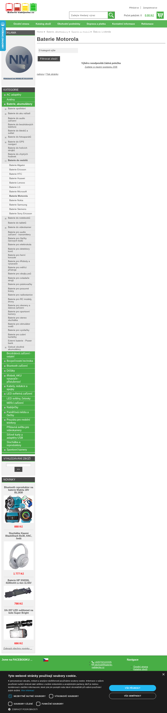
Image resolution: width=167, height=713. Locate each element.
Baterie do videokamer (19, 227)
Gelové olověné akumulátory (16, 348)
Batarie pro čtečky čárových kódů (17, 239)
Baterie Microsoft (18, 191)
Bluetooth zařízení (17, 365)
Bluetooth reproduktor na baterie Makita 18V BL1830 (18, 490)
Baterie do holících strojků (17, 149)
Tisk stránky (52, 74)
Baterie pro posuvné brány (18, 289)
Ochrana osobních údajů (76, 31)
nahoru (40, 74)
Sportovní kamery (17, 449)
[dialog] (83, 692)
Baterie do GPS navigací (16, 143)
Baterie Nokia (16, 200)
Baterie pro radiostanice (20, 295)
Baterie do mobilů (18, 160)
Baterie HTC (15, 174)
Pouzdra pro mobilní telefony (18, 421)
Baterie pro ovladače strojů (18, 279)
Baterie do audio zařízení (16, 119)
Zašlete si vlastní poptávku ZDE (101, 67)
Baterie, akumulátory (19, 103)
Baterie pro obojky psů (19, 273)
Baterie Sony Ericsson (20, 213)
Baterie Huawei (17, 178)
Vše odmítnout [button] (132, 696)
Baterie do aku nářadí (19, 113)
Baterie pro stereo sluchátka (17, 319)
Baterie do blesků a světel (18, 131)
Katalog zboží (43, 24)
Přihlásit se (134, 8)
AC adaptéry (14, 94)
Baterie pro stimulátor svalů (19, 325)
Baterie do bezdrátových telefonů (20, 125)
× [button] (163, 674)
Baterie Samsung (18, 205)
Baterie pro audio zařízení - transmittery (19, 233)
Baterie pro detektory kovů (19, 250)
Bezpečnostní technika (20, 360)
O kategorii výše (47, 50)
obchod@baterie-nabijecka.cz (102, 666)
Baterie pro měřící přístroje (17, 268)
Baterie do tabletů (17, 223)
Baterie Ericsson (17, 169)
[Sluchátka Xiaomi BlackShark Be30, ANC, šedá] (19, 556)
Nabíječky (12, 407)
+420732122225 (103, 662)
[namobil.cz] (18, 73)
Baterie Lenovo (17, 183)
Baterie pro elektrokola (19, 244)
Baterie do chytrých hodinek (18, 155)
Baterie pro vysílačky (18, 330)
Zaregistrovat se (150, 8)
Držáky (11, 370)
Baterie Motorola (18, 196)
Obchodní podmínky (68, 24)
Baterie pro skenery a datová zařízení (19, 306)
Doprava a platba (96, 24)
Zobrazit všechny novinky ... (17, 648)
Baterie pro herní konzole (16, 256)
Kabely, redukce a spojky (17, 388)
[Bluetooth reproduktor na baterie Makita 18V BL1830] (19, 509)
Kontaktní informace (123, 24)
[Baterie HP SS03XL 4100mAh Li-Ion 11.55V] (19, 593)
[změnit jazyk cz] (45, 661)
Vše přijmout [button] (132, 688)
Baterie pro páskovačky (20, 284)
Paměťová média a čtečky (18, 414)
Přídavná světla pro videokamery (18, 429)
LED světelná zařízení (19, 393)
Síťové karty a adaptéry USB (15, 436)
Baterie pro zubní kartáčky (17, 335)
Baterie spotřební (17, 108)
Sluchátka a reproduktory (14, 444)
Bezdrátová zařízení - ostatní (19, 355)
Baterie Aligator (17, 165)
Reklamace (147, 24)
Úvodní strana (21, 24)
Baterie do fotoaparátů (19, 137)
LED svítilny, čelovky (18, 398)
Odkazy (101, 31)
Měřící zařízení (15, 402)
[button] (56, 709)
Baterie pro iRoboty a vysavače (19, 262)
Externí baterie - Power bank (20, 341)
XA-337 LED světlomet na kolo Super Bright (18, 611)
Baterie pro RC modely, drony (20, 300)
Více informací (27, 690)
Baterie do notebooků (19, 218)
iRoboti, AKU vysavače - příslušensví (14, 378)
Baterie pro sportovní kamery (19, 312)
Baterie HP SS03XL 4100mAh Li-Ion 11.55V (18, 581)
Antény (11, 99)
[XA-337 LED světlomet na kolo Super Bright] (19, 628)
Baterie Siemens (17, 209)
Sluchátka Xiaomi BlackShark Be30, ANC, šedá (18, 536)
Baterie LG (14, 187)
